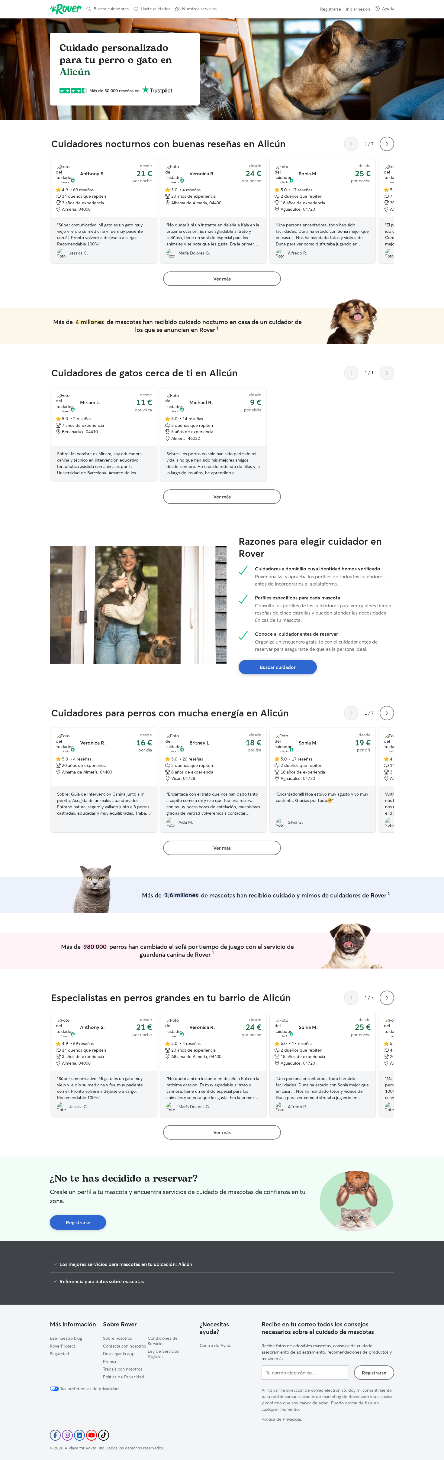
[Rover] (66, 9)
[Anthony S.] (104, 210)
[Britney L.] (213, 780)
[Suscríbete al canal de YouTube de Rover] (91, 1435)
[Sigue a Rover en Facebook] (55, 1435)
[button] (196, 9)
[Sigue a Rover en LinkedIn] (79, 1435)
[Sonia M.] (322, 210)
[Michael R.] (213, 434)
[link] (222, 278)
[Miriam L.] (104, 434)
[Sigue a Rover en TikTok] (103, 1435)
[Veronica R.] (213, 210)
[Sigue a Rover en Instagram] (67, 1435)
